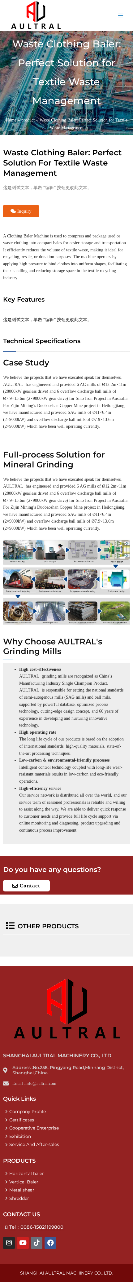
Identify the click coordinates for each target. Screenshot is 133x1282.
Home (11, 120)
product (28, 120)
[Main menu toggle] (120, 15)
